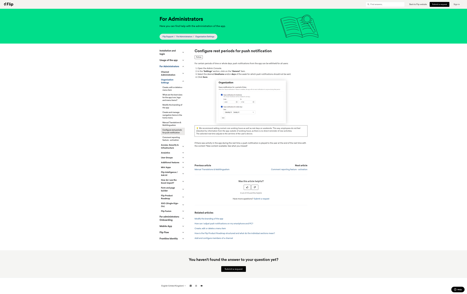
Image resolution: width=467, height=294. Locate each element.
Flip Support (168, 36)
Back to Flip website (418, 4)
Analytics (165, 152)
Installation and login (168, 52)
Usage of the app (169, 60)
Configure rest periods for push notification (172, 131)
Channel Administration (168, 73)
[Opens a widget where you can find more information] (458, 290)
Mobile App (166, 226)
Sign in (457, 4)
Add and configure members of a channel (214, 238)
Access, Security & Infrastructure (170, 146)
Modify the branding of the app (209, 218)
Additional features (170, 162)
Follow (198, 57)
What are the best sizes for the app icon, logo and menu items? (172, 97)
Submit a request (439, 4)
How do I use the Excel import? (169, 181)
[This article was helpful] (247, 187)
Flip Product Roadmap (167, 197)
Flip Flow (164, 232)
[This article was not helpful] (254, 187)
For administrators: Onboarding (169, 218)
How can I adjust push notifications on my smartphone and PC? (224, 223)
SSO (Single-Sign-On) (170, 205)
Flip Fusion (166, 211)
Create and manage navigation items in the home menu (172, 115)
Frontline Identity (169, 238)
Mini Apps (166, 167)
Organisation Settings (204, 36)
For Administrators (184, 36)
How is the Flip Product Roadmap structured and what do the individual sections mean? (235, 233)
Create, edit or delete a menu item (210, 228)
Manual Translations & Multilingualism (212, 169)
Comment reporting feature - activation (289, 169)
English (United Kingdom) (172, 286)
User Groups (167, 157)
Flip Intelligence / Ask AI (169, 174)
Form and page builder (168, 189)
